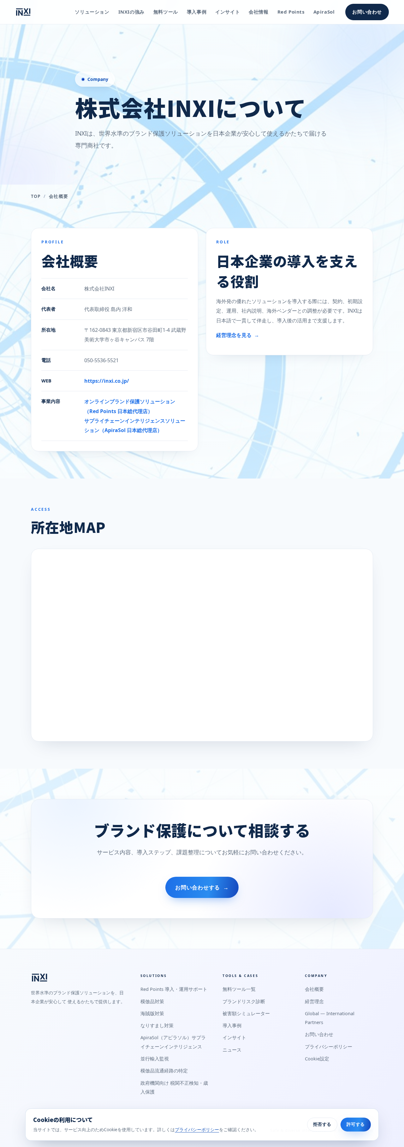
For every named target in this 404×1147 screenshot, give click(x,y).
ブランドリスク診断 (244, 1001)
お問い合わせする (202, 887)
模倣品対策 (152, 1001)
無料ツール (165, 12)
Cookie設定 (317, 1058)
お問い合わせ (367, 12)
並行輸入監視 (154, 1058)
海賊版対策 (152, 1013)
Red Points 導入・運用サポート (173, 989)
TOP (35, 196)
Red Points (291, 12)
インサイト (227, 12)
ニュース (232, 1049)
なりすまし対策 (157, 1025)
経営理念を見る (237, 335)
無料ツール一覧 (239, 989)
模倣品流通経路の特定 (164, 1070)
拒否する (322, 1124)
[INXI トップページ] (23, 12)
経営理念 (314, 1001)
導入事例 (196, 12)
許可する (356, 1124)
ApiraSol (324, 12)
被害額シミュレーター (246, 1013)
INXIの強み (131, 12)
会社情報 (258, 12)
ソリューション (92, 12)
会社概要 (314, 989)
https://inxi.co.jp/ (106, 380)
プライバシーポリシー (328, 1046)
